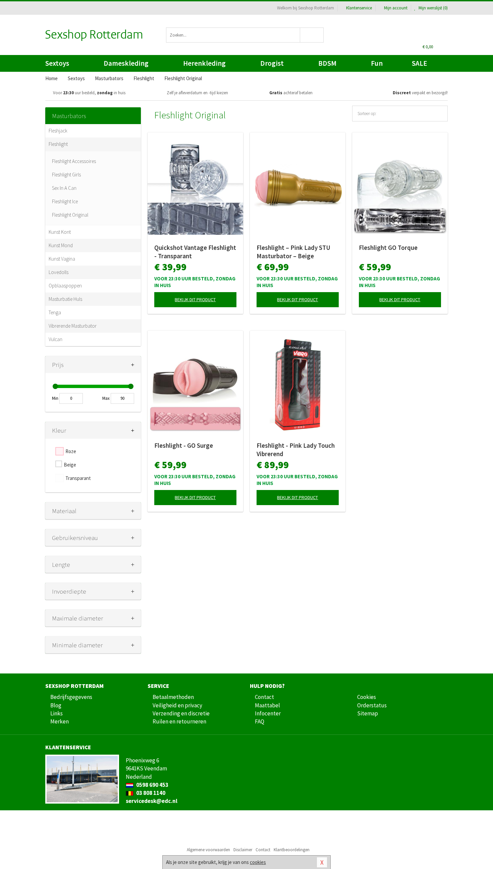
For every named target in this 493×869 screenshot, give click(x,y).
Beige (70, 464)
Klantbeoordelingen (292, 850)
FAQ (259, 721)
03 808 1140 (150, 793)
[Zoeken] (312, 35)
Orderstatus (372, 705)
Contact (264, 697)
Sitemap (367, 713)
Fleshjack (58, 130)
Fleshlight (58, 144)
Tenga (55, 312)
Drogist (272, 63)
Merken (59, 721)
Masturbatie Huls (65, 299)
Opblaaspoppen (65, 285)
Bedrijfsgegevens (71, 697)
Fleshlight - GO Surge (183, 445)
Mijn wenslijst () (433, 8)
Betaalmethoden (173, 697)
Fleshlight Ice (65, 201)
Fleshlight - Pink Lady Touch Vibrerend (296, 449)
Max (106, 398)
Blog (55, 705)
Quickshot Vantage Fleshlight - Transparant (195, 251)
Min (55, 398)
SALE (419, 63)
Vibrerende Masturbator (73, 326)
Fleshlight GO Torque (388, 247)
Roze (70, 451)
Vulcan (55, 339)
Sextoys (57, 63)
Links (56, 713)
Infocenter (268, 713)
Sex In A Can (64, 188)
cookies (258, 862)
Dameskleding (126, 63)
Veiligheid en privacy (177, 705)
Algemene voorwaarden (208, 850)
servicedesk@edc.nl (151, 801)
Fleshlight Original (70, 215)
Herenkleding (204, 63)
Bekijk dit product (195, 299)
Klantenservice (359, 8)
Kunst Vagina (62, 259)
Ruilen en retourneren (179, 721)
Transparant (78, 478)
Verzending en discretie (181, 713)
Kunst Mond (61, 245)
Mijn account (395, 8)
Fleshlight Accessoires (74, 161)
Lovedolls (58, 272)
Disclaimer (242, 850)
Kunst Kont (60, 232)
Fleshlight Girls (66, 174)
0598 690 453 (151, 785)
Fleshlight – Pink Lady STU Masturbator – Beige (293, 251)
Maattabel (267, 705)
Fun (377, 63)
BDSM (327, 63)
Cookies (366, 697)
